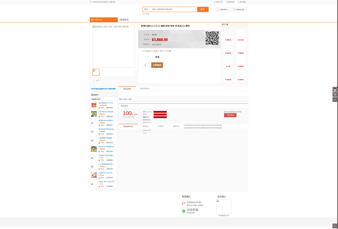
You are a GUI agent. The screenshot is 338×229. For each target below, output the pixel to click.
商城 (101, 2)
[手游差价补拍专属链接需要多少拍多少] (228, 60)
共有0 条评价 (156, 44)
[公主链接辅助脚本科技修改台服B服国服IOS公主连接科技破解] (228, 47)
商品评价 (145, 89)
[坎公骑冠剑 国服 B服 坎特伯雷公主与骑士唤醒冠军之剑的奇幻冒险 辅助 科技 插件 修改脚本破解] (228, 73)
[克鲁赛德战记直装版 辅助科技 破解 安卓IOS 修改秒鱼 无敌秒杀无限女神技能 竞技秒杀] (241, 73)
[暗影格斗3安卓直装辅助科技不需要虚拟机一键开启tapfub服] (241, 33)
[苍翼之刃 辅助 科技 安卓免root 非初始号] (241, 60)
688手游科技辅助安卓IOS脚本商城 (103, 89)
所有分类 (98, 20)
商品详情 (127, 89)
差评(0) (176, 126)
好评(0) (146, 126)
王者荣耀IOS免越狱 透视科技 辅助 (110, 138)
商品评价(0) (128, 126)
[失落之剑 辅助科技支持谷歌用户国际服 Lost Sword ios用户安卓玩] (241, 47)
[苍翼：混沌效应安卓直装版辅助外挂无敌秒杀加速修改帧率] (228, 33)
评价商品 (230, 115)
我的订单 (219, 2)
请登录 (105, 2)
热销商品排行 (96, 99)
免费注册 (112, 2)
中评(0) (161, 126)
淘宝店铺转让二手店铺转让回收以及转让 (112, 103)
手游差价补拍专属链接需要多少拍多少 (111, 155)
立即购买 (157, 65)
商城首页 (124, 20)
